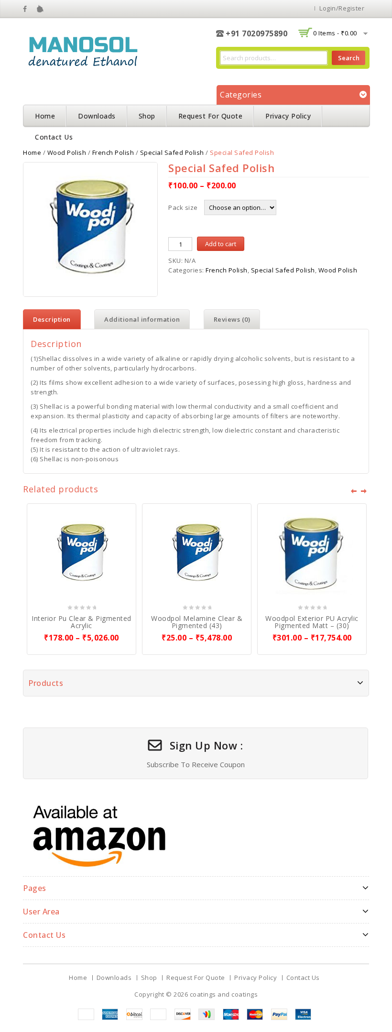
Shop (147, 115)
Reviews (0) (232, 319)
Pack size (183, 207)
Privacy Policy (288, 115)
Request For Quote (210, 115)
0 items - (335, 33)
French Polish (113, 152)
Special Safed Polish (172, 152)
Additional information (142, 319)
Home (45, 115)
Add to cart (220, 243)
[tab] (52, 319)
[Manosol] (82, 49)
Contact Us (54, 136)
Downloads (97, 115)
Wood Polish (67, 152)
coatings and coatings (224, 994)
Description (52, 319)
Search (348, 58)
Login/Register (341, 8)
